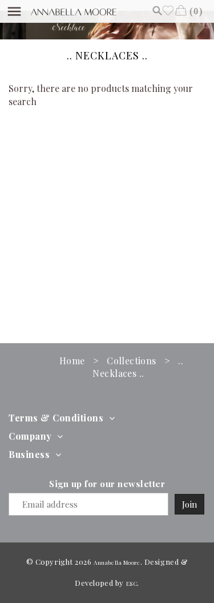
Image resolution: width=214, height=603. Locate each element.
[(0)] (181, 11)
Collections (131, 361)
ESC (132, 584)
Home (72, 361)
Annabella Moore (117, 562)
